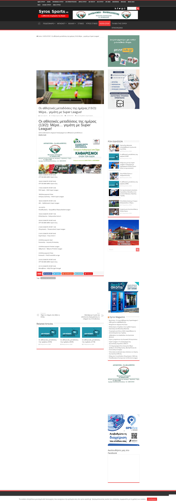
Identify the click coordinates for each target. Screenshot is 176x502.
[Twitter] (120, 8)
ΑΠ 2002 (108, 2)
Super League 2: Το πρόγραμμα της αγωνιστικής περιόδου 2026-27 (120, 342)
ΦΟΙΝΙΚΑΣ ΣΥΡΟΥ (57, 2)
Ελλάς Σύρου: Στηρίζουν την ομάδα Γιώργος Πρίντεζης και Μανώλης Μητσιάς (122, 328)
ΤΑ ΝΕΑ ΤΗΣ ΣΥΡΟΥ (119, 23)
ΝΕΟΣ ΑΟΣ (131, 2)
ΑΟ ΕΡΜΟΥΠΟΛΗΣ (71, 2)
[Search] (137, 8)
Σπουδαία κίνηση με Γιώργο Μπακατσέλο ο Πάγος (128, 202)
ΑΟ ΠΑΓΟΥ (92, 2)
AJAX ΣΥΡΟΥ (41, 2)
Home (40, 36)
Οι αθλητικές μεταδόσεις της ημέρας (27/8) (91, 341)
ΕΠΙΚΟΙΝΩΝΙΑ (117, 28)
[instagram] (124, 8)
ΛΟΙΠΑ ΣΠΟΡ (104, 23)
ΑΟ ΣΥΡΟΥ (100, 2)
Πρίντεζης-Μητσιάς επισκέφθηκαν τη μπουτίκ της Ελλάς (128, 147)
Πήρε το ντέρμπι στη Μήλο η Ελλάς (50, 315)
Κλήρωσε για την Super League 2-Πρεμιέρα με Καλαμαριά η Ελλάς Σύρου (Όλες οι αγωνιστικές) (128, 165)
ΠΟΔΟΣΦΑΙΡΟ (48, 23)
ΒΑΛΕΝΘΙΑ (115, 2)
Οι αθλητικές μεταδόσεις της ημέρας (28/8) (69, 341)
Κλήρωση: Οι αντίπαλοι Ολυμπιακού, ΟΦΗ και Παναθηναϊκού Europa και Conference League (123, 357)
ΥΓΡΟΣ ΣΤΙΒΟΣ (92, 23)
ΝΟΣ (39, 5)
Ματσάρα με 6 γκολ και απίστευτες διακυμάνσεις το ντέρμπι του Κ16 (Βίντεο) (90, 316)
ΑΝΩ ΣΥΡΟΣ (57, 5)
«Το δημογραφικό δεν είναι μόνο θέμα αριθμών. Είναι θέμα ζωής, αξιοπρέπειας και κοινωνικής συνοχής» (122, 347)
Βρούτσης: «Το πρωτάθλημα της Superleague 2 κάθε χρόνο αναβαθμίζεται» (123, 321)
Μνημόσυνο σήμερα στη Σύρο (118, 324)
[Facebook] (117, 8)
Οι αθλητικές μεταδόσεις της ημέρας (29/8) (48, 341)
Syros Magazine (117, 317)
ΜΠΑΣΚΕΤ (61, 23)
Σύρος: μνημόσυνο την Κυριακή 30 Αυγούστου (123, 339)
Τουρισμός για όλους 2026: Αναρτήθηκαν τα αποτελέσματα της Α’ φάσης (122, 332)
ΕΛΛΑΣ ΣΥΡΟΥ (46, 5)
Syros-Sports (43, 115)
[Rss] (115, 8)
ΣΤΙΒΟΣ (81, 23)
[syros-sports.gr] (53, 12)
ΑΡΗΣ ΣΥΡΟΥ (83, 2)
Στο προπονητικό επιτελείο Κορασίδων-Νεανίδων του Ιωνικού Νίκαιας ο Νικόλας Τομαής (128, 192)
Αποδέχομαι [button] (152, 499)
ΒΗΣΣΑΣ (123, 2)
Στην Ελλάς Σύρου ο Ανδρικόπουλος (126, 174)
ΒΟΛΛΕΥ (71, 23)
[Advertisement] (70, 54)
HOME (39, 23)
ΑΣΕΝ (48, 2)
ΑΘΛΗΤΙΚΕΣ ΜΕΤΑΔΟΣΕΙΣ (48, 278)
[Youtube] (122, 8)
